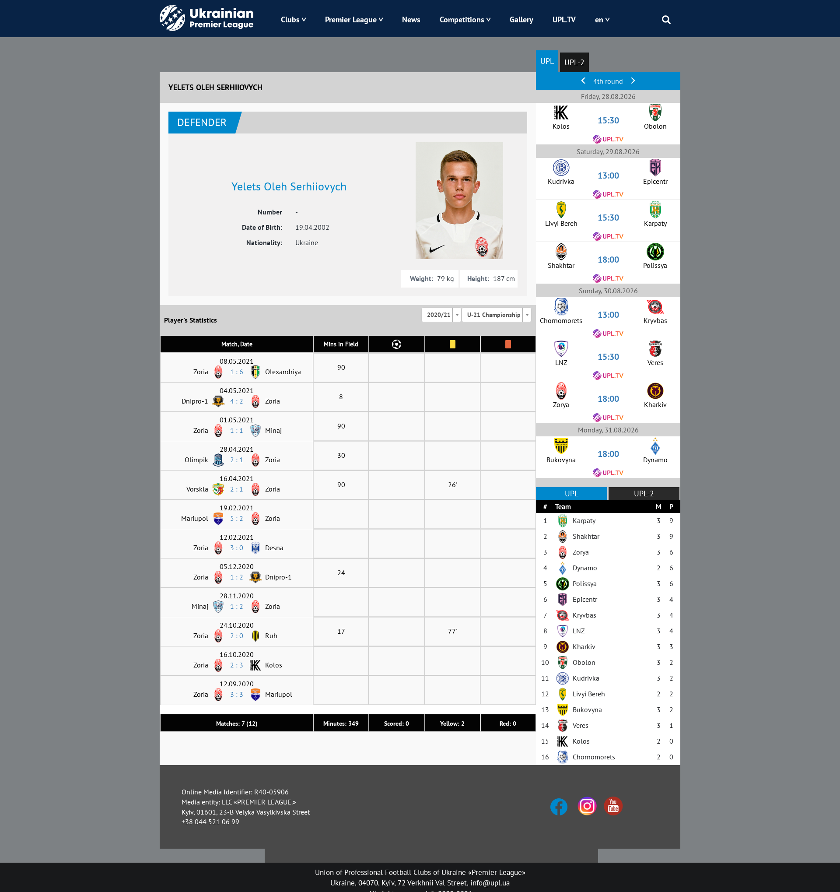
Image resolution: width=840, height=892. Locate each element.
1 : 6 (236, 371)
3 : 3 (236, 694)
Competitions (462, 19)
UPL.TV (564, 19)
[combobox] (441, 314)
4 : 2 (236, 401)
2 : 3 (236, 664)
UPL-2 (574, 62)
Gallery (521, 19)
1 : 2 (236, 576)
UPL (547, 61)
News (411, 19)
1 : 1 (236, 430)
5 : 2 (236, 518)
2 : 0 (236, 635)
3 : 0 (236, 547)
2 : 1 (236, 459)
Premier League (351, 19)
